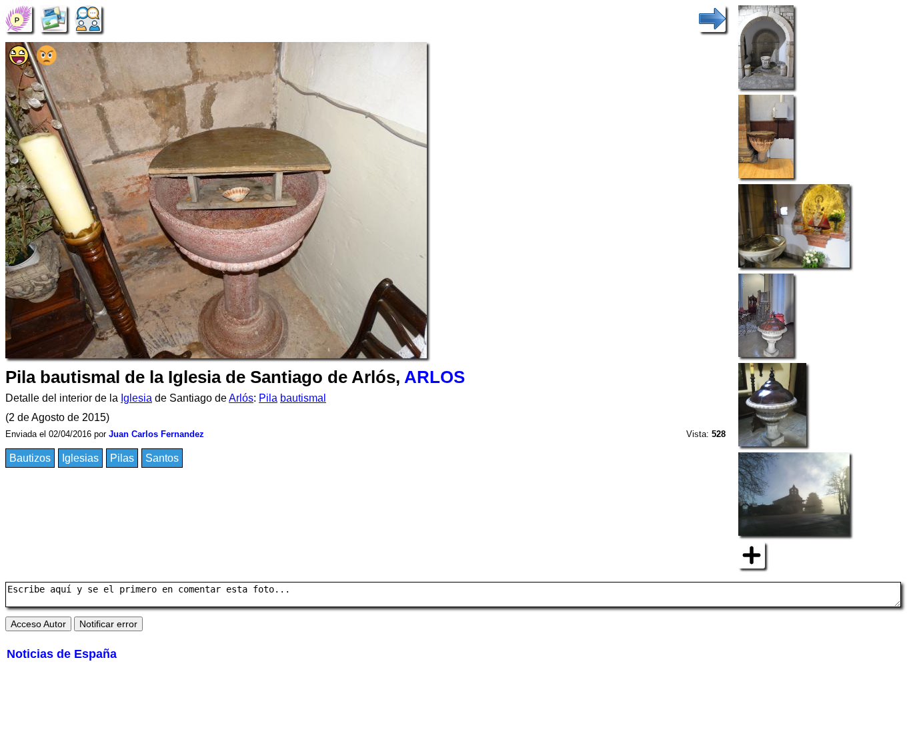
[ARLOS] (18, 17)
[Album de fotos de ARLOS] (53, 17)
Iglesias (80, 458)
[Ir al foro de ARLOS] (88, 17)
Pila (268, 398)
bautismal (303, 398)
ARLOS (434, 377)
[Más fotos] (751, 554)
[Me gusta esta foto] (19, 61)
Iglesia (136, 398)
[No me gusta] (47, 61)
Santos (162, 458)
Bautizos (30, 458)
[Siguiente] (712, 17)
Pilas (122, 458)
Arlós (241, 398)
